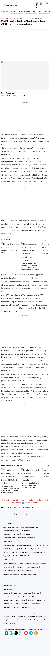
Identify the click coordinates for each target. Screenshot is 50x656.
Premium (9, 11)
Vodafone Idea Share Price (25, 537)
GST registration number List (36, 616)
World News (31, 600)
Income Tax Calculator (9, 564)
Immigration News (21, 597)
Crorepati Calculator (25, 564)
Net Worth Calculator (39, 564)
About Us (16, 613)
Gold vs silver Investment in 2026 (21, 552)
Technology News (20, 600)
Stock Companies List (9, 582)
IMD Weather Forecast (9, 549)
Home (3, 11)
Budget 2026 (25, 607)
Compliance (6, 620)
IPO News (36, 593)
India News (8, 18)
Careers (5, 623)
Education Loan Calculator (11, 574)
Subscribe (43, 620)
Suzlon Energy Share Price (10, 527)
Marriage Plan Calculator (28, 574)
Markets (29, 11)
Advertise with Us (26, 620)
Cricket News (32, 597)
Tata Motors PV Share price (11, 534)
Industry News (41, 600)
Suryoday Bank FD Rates (10, 556)
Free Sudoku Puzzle (39, 582)
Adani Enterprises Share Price (29, 527)
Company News (17, 593)
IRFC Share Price (25, 530)
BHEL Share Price (27, 534)
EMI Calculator (7, 567)
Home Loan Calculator (24, 570)
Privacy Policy (31, 613)
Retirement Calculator (32, 567)
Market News (27, 593)
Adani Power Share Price (10, 530)
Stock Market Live (8, 545)
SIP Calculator (19, 567)
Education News (7, 604)
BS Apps (12, 623)
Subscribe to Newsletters (25, 582)
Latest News (6, 593)
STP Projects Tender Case (23, 545)
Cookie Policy (41, 613)
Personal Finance (8, 600)
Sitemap (36, 620)
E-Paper (22, 11)
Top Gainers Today (36, 549)
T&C (23, 613)
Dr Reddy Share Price (9, 537)
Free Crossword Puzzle (9, 585)
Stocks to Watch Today (39, 545)
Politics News (15, 607)
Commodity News (8, 597)
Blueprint (37, 11)
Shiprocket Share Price (39, 552)
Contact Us (16, 620)
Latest (15, 11)
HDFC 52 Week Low (26, 556)
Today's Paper (7, 613)
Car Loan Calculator (9, 570)
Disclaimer (6, 616)
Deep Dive (6, 552)
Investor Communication (19, 616)
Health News (25, 604)
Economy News (35, 604)
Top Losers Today (24, 549)
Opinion (44, 11)
